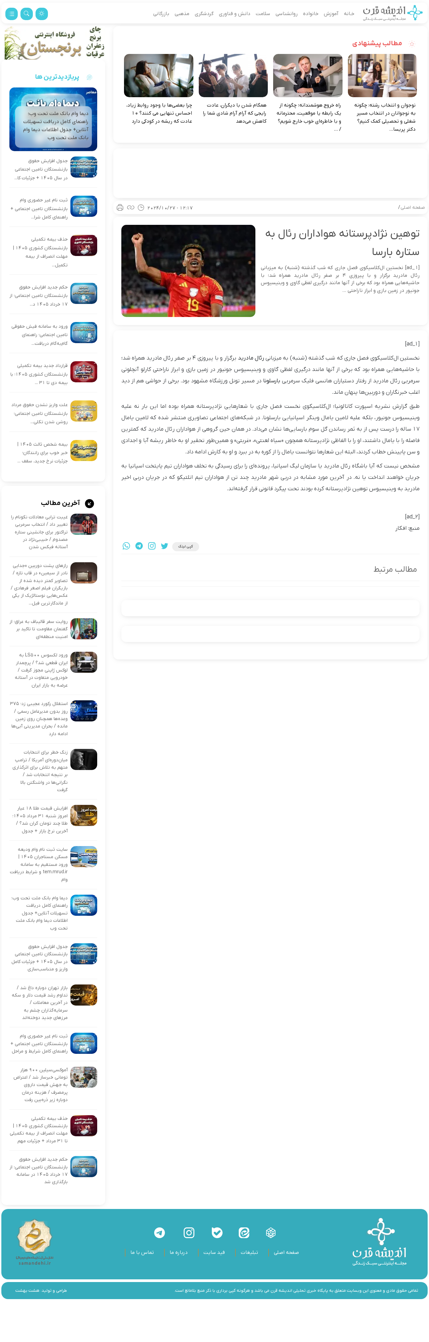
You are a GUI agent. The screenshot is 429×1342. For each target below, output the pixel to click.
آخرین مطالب (61, 503)
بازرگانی (161, 13)
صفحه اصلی (413, 207)
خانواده (310, 13)
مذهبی (182, 13)
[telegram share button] (139, 546)
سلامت (263, 13)
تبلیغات (249, 1252)
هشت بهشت (27, 1290)
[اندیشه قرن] (393, 13)
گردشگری (204, 13)
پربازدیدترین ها (57, 77)
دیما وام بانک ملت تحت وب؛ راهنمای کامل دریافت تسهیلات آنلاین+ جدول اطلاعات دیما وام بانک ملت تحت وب (39, 913)
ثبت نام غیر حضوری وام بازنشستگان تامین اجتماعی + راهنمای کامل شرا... (39, 208)
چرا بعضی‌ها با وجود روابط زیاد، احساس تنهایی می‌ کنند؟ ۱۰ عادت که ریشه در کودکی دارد (159, 113)
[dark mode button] (42, 14)
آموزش (331, 13)
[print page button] (120, 207)
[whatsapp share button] (126, 546)
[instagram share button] (152, 546)
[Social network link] (270, 1232)
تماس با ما (142, 1252)
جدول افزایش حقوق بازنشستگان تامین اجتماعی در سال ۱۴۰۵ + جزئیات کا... (41, 169)
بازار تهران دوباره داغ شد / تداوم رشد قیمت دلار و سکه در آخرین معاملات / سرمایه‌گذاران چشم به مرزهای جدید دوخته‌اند (40, 1003)
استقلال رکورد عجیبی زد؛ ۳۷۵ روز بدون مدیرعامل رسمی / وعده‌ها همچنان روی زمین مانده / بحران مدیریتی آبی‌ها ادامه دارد (39, 719)
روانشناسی (286, 13)
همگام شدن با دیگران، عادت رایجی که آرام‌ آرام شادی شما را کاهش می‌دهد (234, 113)
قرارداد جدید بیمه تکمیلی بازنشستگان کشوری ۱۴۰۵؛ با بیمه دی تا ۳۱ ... (39, 374)
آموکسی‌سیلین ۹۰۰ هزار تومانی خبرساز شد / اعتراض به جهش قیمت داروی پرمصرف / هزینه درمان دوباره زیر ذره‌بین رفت (40, 1085)
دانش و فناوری (234, 13)
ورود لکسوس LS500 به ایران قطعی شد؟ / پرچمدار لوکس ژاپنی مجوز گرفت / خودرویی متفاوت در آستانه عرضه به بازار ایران (41, 670)
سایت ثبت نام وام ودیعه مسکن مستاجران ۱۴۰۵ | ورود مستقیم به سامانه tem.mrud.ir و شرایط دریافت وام (39, 864)
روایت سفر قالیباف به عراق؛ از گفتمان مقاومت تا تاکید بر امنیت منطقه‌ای (38, 629)
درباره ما (179, 1252)
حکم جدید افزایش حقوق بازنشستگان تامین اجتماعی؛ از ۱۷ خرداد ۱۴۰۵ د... (38, 296)
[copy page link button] (131, 207)
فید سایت (214, 1252)
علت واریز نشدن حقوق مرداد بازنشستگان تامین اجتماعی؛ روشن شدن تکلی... (39, 413)
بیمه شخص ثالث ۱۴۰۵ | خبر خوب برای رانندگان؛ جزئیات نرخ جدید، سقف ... (42, 453)
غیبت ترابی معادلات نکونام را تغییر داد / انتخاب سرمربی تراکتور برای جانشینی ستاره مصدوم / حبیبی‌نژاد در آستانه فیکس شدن (39, 532)
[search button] (26, 14)
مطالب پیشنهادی (378, 43)
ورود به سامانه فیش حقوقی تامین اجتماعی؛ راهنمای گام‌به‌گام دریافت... (39, 335)
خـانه (349, 13)
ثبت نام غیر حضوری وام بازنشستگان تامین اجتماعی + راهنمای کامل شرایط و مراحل (39, 1044)
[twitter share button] (165, 546)
